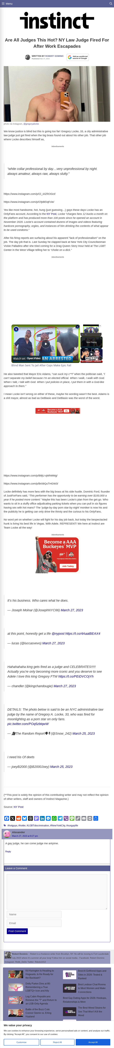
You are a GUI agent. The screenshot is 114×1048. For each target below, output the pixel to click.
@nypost (58, 633)
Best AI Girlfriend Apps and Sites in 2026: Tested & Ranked (92, 975)
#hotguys (12, 825)
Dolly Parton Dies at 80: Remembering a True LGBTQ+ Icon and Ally (38, 987)
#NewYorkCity (57, 825)
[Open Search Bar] (111, 4)
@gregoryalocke (31, 124)
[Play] (82, 334)
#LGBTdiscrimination (38, 825)
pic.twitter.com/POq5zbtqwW (28, 724)
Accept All (93, 1042)
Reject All (57, 1042)
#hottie (22, 825)
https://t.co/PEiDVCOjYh (76, 676)
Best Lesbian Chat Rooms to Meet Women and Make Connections (92, 988)
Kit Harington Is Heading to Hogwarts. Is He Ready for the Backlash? (40, 974)
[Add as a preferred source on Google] (78, 57)
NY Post (51, 213)
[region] (57, 1034)
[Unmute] (86, 334)
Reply (8, 851)
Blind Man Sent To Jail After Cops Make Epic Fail (45, 329)
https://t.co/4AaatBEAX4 (82, 633)
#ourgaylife (72, 825)
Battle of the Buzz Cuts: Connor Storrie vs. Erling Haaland (38, 1013)
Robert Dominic (54, 56)
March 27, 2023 (72, 610)
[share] (74, 327)
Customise (21, 1042)
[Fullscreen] (100, 334)
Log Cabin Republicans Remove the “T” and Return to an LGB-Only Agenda (41, 1000)
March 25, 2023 (83, 733)
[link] (16, 329)
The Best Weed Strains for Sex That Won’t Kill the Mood (92, 1011)
